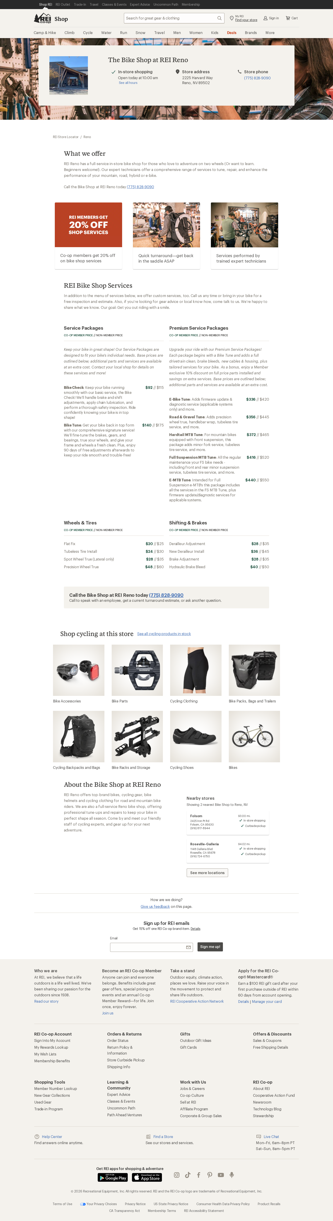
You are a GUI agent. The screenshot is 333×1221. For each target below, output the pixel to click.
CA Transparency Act (124, 1211)
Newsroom (262, 1102)
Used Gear (42, 1102)
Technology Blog (267, 1109)
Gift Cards (188, 1047)
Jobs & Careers (192, 1088)
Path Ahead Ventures (124, 1115)
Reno (87, 137)
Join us (107, 1013)
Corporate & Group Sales (201, 1116)
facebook (199, 1175)
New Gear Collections (52, 1095)
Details (195, 929)
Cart (295, 18)
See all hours (128, 83)
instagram (177, 1175)
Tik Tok (188, 1175)
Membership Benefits (52, 1061)
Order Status (117, 1040)
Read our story (46, 1001)
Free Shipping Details (270, 1047)
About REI (261, 1088)
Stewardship (263, 1116)
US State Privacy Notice (171, 1204)
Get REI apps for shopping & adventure (130, 1168)
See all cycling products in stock (164, 633)
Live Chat (271, 1136)
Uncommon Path (121, 1108)
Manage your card (267, 1001)
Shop (61, 18)
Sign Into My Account (52, 1040)
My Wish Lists (45, 1054)
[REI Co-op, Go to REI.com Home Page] (42, 18)
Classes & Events (121, 1101)
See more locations (207, 872)
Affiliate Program (194, 1109)
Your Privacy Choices (101, 1204)
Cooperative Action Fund (274, 1095)
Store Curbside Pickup (126, 1060)
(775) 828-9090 (257, 78)
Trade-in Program (48, 1109)
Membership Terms (162, 1211)
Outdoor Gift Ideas (195, 1040)
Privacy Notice (135, 1204)
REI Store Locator (66, 137)
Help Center (52, 1136)
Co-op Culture (192, 1095)
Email (114, 938)
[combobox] (174, 18)
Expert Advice (118, 1094)
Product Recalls (269, 1204)
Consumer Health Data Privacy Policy (223, 1204)
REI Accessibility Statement (204, 1211)
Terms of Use (62, 1204)
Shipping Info (118, 1067)
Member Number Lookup (55, 1088)
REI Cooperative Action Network (197, 1001)
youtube (221, 1175)
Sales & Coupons (267, 1040)
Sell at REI (188, 1102)
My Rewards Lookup (51, 1047)
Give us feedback (155, 906)
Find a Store (163, 1136)
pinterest (210, 1175)
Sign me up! (210, 946)
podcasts (232, 1175)
